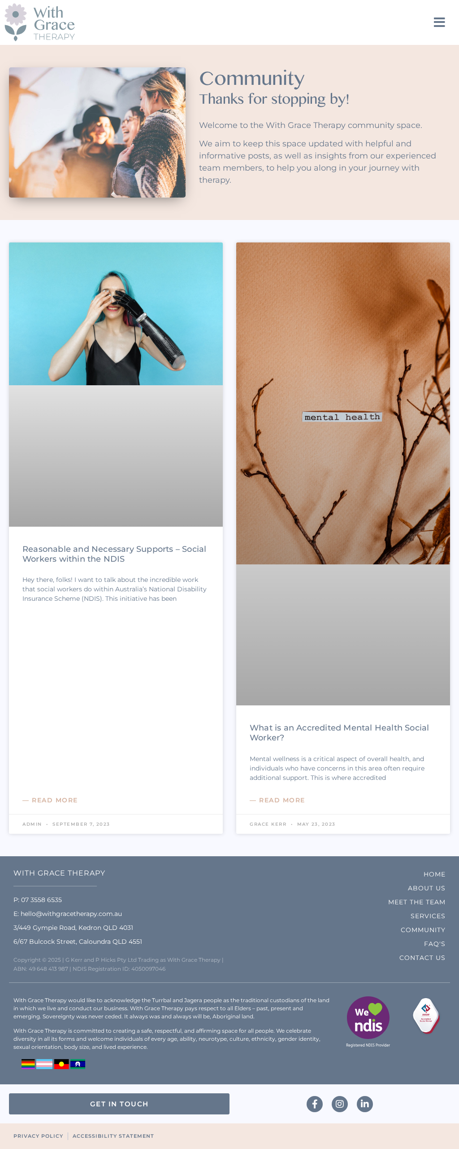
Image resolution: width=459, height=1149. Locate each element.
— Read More (50, 800)
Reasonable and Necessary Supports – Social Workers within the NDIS (114, 554)
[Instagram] (340, 1104)
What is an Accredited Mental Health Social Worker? (339, 733)
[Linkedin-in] (365, 1104)
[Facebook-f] (315, 1104)
